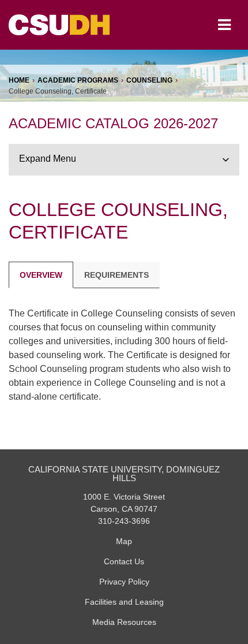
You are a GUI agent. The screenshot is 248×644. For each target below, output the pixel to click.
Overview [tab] (41, 275)
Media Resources (124, 622)
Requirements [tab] (116, 275)
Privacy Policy (124, 581)
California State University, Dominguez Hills (124, 473)
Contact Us (124, 561)
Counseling (149, 80)
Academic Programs (77, 80)
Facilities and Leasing (124, 601)
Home (19, 80)
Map (124, 541)
